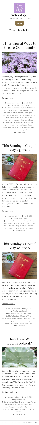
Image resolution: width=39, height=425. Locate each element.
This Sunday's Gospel (20, 218)
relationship (25, 321)
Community (14, 105)
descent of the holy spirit (16, 223)
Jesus (25, 318)
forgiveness (9, 404)
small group (15, 127)
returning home (8, 409)
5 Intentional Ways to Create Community (19, 45)
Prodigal (30, 407)
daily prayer (29, 110)
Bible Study (7, 108)
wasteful (18, 412)
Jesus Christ (20, 120)
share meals (7, 127)
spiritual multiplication (27, 127)
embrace (27, 402)
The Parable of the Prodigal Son (24, 409)
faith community (18, 113)
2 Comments (20, 132)
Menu (20, 23)
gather (31, 113)
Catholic (26, 108)
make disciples (16, 226)
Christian (32, 108)
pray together (20, 125)
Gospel (18, 316)
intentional (31, 115)
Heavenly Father (17, 318)
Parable (23, 407)
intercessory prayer (26, 117)
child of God (14, 402)
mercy (19, 407)
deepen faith (8, 113)
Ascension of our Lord (20, 221)
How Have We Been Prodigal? (19, 341)
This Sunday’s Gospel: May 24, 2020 (19, 147)
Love (9, 321)
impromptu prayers (21, 115)
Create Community (19, 110)
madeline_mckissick (13, 103)
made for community (10, 122)
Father (26, 113)
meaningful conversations (25, 122)
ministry (24, 226)
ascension (9, 221)
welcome (27, 130)
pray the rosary (10, 125)
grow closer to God (8, 115)
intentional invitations (12, 117)
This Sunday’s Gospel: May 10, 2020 (19, 245)
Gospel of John (26, 316)
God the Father (10, 316)
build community (17, 108)
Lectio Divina (29, 120)
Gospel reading (7, 318)
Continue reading (8, 98)
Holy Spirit (7, 226)
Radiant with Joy (19, 15)
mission (30, 226)
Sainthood (28, 125)
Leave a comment (20, 231)
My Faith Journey (23, 105)
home (25, 404)
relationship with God (11, 323)
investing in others (10, 120)
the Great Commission (11, 228)
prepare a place (16, 321)
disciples (27, 223)
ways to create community (15, 130)
